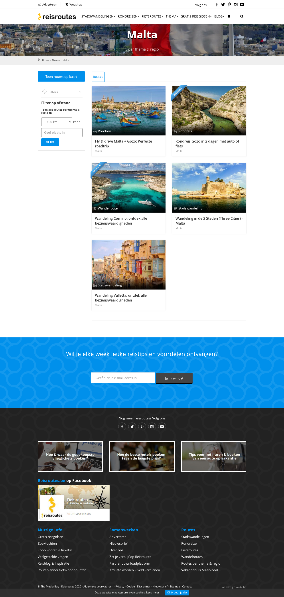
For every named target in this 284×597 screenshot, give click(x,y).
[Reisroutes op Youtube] (242, 5)
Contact (187, 586)
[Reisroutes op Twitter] (223, 5)
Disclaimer (143, 586)
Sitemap (175, 586)
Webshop (75, 4)
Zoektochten (47, 543)
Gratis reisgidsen (195, 16)
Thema (171, 16)
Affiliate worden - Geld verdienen (134, 570)
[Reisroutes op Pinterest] (229, 5)
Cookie (130, 586)
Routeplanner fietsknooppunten (62, 570)
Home (45, 60)
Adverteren (49, 4)
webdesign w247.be (234, 587)
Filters (53, 92)
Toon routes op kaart (61, 76)
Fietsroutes (152, 16)
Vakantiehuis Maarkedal (199, 570)
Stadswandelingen (97, 16)
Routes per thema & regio (200, 563)
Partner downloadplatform (129, 563)
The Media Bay (50, 586)
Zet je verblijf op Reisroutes (130, 556)
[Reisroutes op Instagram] (236, 5)
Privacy (119, 586)
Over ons (116, 550)
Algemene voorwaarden (98, 586)
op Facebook (64, 480)
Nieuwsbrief (118, 543)
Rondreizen (128, 16)
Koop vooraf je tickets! (55, 550)
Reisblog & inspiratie (53, 563)
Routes (98, 76)
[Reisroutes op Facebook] (217, 5)
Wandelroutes (192, 556)
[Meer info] (229, 18)
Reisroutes (57, 16)
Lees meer (152, 592)
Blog (218, 16)
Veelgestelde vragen (53, 556)
